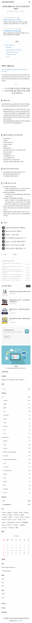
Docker (16, 474)
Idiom (4, 515)
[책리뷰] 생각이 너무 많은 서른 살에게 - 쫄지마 (11, 269)
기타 (16, 433)
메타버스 (16, 441)
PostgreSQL (11, 522)
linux (4, 522)
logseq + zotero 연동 (12, 234)
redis (4, 512)
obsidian (22, 525)
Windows (16, 489)
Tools (16, 444)
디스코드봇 (16, 467)
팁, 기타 (16, 492)
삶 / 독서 (16, 11)
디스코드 (5, 527)
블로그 (16, 408)
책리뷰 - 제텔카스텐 (9, 45)
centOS (5, 517)
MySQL (27, 512)
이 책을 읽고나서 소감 (11, 54)
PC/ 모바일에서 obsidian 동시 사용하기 (17, 238)
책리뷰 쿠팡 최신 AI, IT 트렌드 (12, 20)
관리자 (3, 594)
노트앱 (16, 419)
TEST (15, 519)
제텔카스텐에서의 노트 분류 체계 (13, 50)
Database (16, 455)
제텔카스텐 (8, 47)
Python (16, 448)
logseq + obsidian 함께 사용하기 (15, 241)
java (4, 525)
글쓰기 (3, 597)
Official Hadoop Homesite (8, 567)
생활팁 (16, 404)
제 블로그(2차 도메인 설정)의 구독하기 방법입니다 (13, 379)
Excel (16, 478)
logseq (22, 515)
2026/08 (16, 536)
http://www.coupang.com (9, 17)
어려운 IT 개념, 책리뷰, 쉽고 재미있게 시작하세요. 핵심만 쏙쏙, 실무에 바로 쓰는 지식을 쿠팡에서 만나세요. (15, 23)
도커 (24, 519)
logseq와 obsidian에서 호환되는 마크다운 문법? (17, 227)
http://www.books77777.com (10, 28)
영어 (17, 528)
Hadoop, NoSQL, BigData (16, 459)
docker (28, 517)
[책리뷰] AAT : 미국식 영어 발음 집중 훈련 (10, 278)
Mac (16, 485)
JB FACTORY (19, 620)
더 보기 (8, 57)
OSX (4, 519)
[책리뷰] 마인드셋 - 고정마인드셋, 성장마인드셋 (11, 274)
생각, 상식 (16, 426)
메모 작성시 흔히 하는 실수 (12, 52)
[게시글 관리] (9, 254)
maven (9, 519)
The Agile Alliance (6, 571)
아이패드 (16, 525)
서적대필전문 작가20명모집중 (12, 31)
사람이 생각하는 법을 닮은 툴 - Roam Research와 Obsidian (17, 248)
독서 (5, 261)
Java (16, 463)
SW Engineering (16, 470)
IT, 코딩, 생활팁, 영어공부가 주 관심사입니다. (12, 333)
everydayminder (8, 330)
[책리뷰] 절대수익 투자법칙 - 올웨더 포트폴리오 (11, 276)
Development (16, 437)
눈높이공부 (16, 415)
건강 (16, 430)
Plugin (11, 527)
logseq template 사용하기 (13, 231)
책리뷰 (16, 515)
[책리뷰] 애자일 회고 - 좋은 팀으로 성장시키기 (11, 280)
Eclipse (10, 515)
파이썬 (18, 522)
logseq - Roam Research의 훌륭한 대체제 (17, 245)
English (16, 400)
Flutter (16, 481)
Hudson (16, 512)
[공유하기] (7, 254)
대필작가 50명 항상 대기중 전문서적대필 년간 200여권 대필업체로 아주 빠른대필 (16, 34)
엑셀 (20, 519)
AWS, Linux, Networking (16, 452)
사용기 (16, 422)
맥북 (21, 512)
